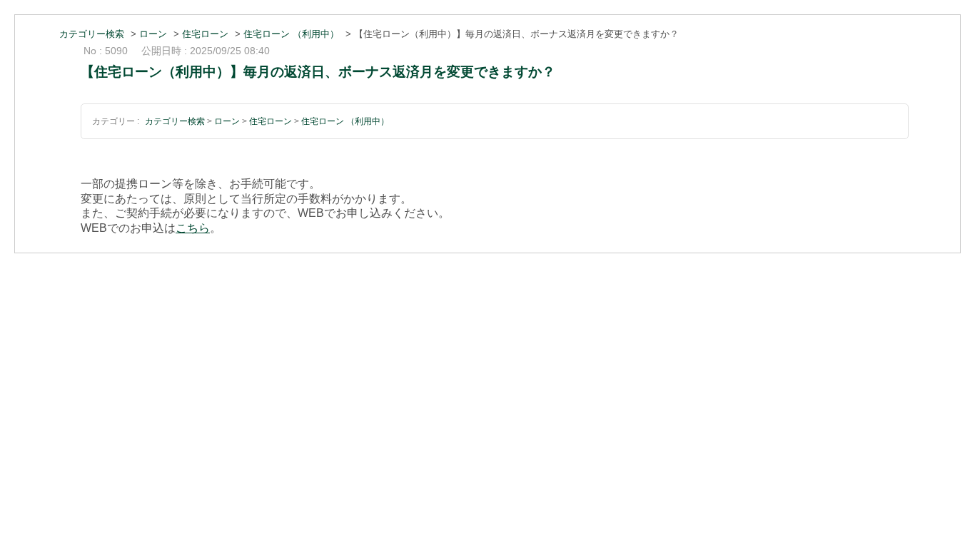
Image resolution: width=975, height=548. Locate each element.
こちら (193, 228)
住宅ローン (205, 34)
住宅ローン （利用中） (291, 34)
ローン (153, 34)
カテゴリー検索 (91, 34)
